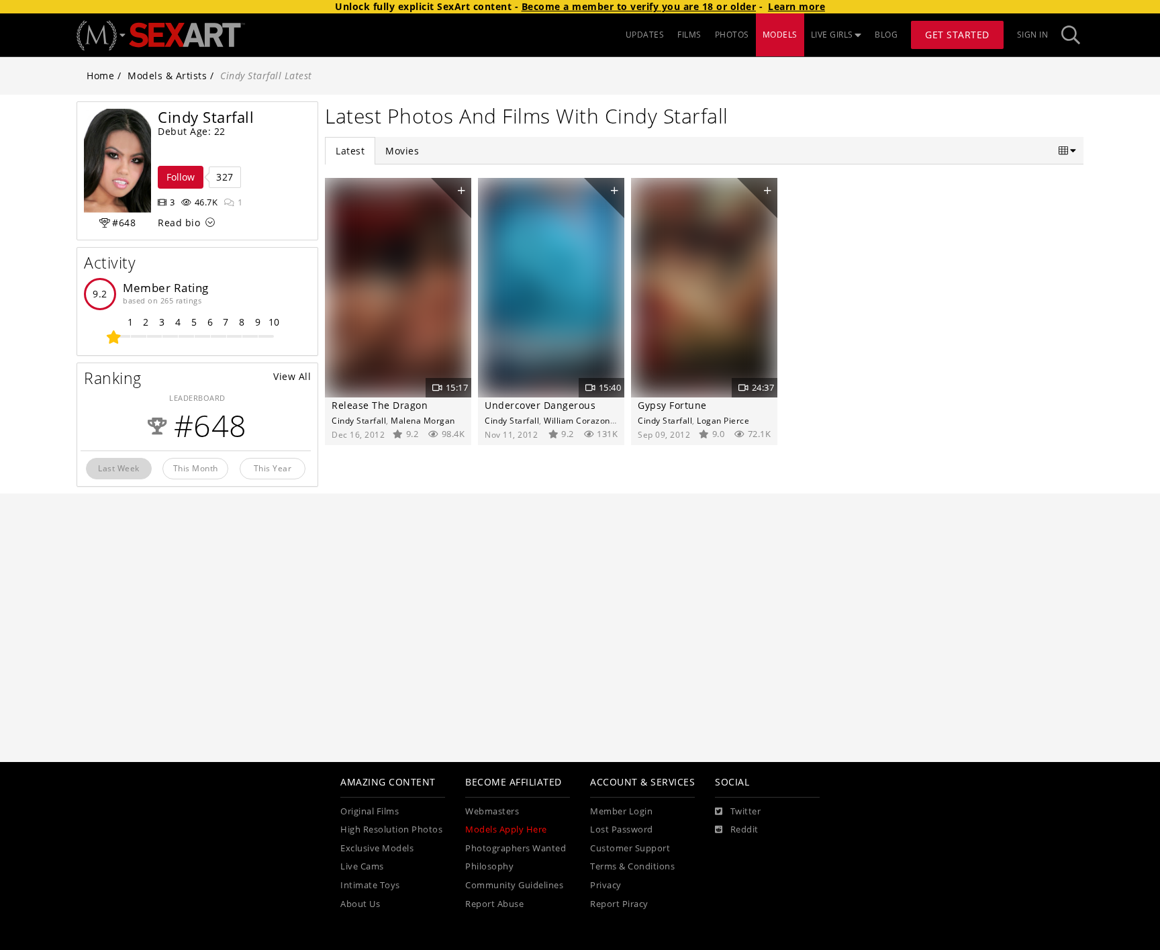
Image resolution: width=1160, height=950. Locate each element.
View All (292, 376)
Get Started (957, 34)
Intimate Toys (370, 885)
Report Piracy (619, 904)
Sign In (1033, 34)
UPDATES (645, 34)
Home (100, 75)
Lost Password (621, 829)
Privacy (606, 885)
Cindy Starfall (359, 420)
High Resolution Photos (391, 829)
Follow (180, 177)
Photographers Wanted (515, 848)
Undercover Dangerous (540, 405)
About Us (360, 904)
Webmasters (492, 811)
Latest (350, 150)
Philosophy (489, 866)
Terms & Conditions (632, 866)
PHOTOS (732, 34)
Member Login (621, 811)
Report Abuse (494, 904)
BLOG (886, 34)
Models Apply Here (506, 829)
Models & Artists (167, 75)
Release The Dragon (380, 405)
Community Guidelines (514, 885)
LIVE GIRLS (832, 34)
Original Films (369, 811)
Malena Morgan (423, 420)
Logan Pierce (723, 420)
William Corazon (577, 420)
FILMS (689, 34)
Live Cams (362, 866)
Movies (402, 150)
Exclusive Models (377, 848)
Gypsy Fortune (672, 405)
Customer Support (630, 848)
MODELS (780, 34)
